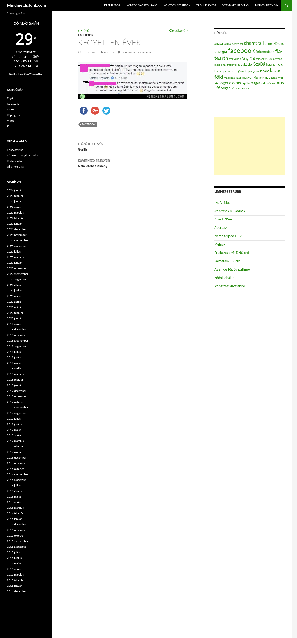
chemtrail (254, 43)
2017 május (14, 429)
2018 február (15, 379)
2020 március (15, 307)
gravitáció (245, 64)
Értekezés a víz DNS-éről (231, 253)
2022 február (15, 218)
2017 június (14, 424)
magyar (247, 77)
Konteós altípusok (177, 5)
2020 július (14, 285)
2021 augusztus (16, 246)
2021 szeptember (17, 240)
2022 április (14, 207)
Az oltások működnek (229, 211)
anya (227, 43)
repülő (246, 83)
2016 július (14, 485)
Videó (10, 120)
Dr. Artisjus (222, 202)
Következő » (178, 30)
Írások (10, 109)
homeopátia (222, 71)
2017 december (16, 390)
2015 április (14, 569)
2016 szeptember (17, 474)
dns (281, 43)
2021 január (14, 262)
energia (220, 52)
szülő (280, 83)
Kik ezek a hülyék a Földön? (23, 155)
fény (245, 59)
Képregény (13, 115)
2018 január (14, 385)
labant (264, 71)
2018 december (16, 329)
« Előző (83, 30)
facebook (89, 124)
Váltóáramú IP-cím (227, 261)
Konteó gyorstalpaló (141, 5)
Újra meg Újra (15, 166)
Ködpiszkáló (14, 161)
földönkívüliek (264, 59)
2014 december (16, 591)
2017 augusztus (16, 413)
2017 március (15, 441)
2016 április (14, 502)
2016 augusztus (16, 480)
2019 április (14, 324)
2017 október (15, 402)
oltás (236, 83)
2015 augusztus (16, 546)
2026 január (14, 190)
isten (234, 71)
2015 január (14, 585)
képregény (252, 71)
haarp (270, 64)
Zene (10, 126)
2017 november (16, 396)
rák (263, 83)
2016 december (16, 457)
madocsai (230, 77)
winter (108, 52)
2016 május (14, 496)
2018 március (15, 374)
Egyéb (10, 98)
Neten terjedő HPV (228, 236)
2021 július (14, 251)
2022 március (15, 212)
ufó (217, 88)
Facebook (85, 35)
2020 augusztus (16, 279)
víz (239, 88)
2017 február (15, 446)
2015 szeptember (17, 541)
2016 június (14, 491)
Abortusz (220, 228)
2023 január (14, 201)
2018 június (14, 357)
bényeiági (237, 44)
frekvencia (235, 59)
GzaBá (259, 64)
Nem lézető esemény (94, 163)
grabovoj (231, 64)
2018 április (14, 368)
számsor (271, 83)
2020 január (14, 318)
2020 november (16, 268)
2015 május (14, 563)
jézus (241, 71)
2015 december (16, 524)
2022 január (14, 223)
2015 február (15, 580)
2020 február (15, 312)
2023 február (15, 195)
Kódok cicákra (224, 278)
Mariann (258, 77)
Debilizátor (112, 5)
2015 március (15, 574)
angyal (218, 43)
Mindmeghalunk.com (26, 5)
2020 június (14, 290)
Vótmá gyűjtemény (235, 5)
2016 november (16, 463)
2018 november (16, 335)
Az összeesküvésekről (229, 286)
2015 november (16, 530)
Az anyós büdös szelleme (232, 269)
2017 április (14, 435)
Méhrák (219, 244)
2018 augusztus (16, 346)
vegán (226, 88)
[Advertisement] (249, 146)
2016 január (14, 519)
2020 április (14, 301)
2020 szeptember (17, 273)
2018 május (14, 363)
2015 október (15, 535)
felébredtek (265, 52)
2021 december (16, 229)
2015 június (14, 558)
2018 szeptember (17, 340)
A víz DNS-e (223, 219)
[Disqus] (129, 249)
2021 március (15, 257)
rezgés (256, 83)
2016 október (15, 468)
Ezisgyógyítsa (15, 150)
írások (246, 88)
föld (252, 59)
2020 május (14, 296)
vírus (234, 88)
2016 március (15, 507)
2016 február (15, 513)
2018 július (14, 351)
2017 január (14, 452)
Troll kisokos (206, 5)
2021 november (16, 234)
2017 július (14, 418)
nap (267, 77)
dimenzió (271, 43)
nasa (274, 77)
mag (238, 78)
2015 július (14, 552)
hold (279, 64)
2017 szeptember (17, 407)
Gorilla (90, 147)
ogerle (225, 83)
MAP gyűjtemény (266, 5)
